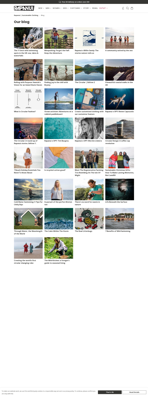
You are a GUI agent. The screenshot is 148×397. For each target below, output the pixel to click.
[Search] (127, 8)
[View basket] (132, 8)
